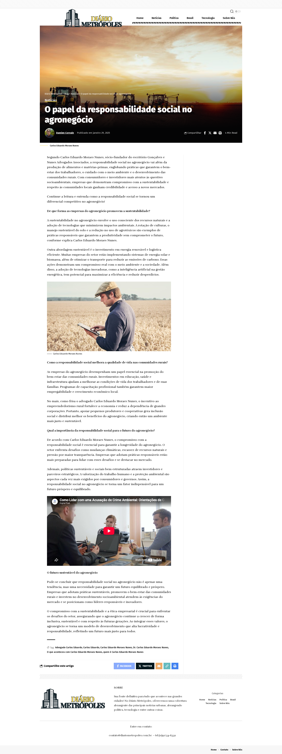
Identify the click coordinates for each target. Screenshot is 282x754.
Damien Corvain (65, 132)
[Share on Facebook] (205, 133)
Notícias (51, 100)
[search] (232, 11)
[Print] (220, 133)
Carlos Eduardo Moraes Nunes (116, 647)
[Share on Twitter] (210, 133)
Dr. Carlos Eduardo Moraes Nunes (150, 647)
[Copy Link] (167, 666)
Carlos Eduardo (91, 647)
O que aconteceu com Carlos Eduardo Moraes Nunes (74, 652)
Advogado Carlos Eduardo (68, 647)
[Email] (215, 133)
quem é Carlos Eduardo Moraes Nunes (123, 652)
